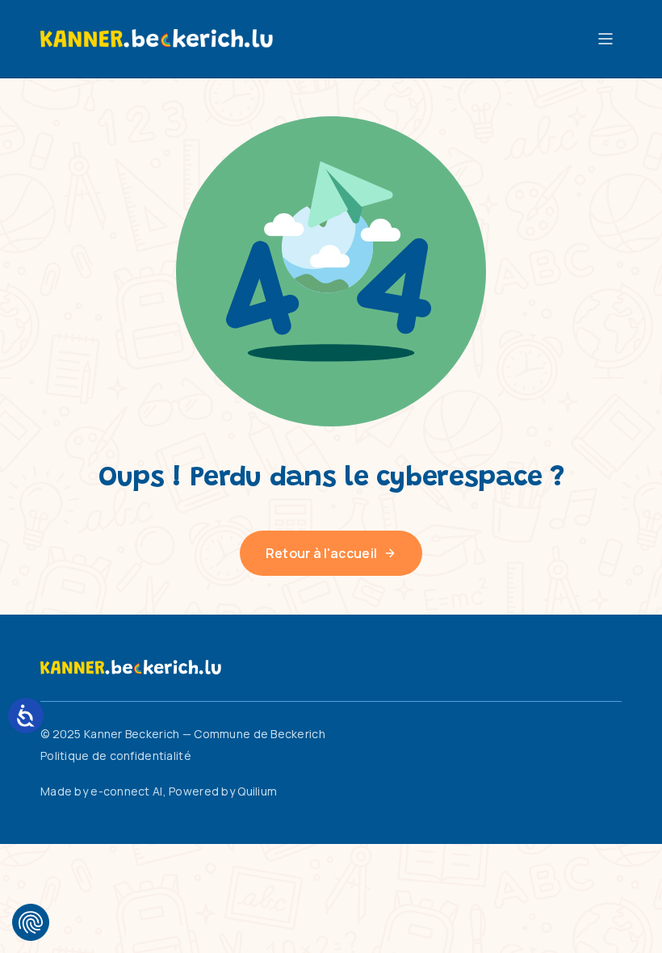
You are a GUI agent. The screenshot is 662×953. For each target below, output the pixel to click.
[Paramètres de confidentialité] (30, 922)
